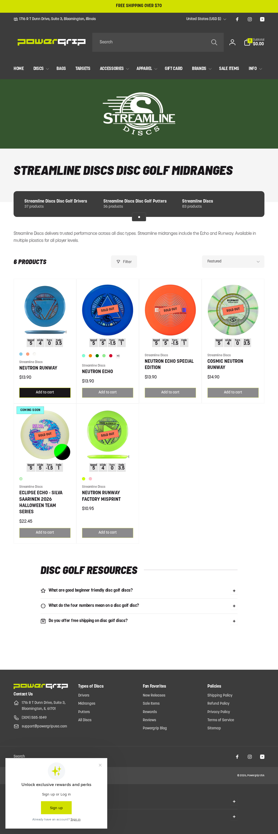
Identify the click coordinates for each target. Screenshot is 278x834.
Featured (214, 261)
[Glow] (21, 478)
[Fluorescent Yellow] (83, 478)
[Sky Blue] (21, 354)
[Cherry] (110, 355)
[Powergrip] (41, 688)
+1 (118, 356)
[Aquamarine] (83, 355)
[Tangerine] (90, 355)
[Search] (214, 42)
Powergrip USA (255, 775)
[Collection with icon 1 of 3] (139, 217)
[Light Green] (104, 355)
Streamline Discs (197, 201)
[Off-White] (34, 354)
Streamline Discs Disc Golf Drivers (55, 201)
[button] (254, 42)
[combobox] (158, 42)
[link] (55, 19)
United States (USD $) (203, 19)
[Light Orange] (27, 354)
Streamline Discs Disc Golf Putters (135, 201)
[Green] (97, 355)
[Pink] (90, 478)
